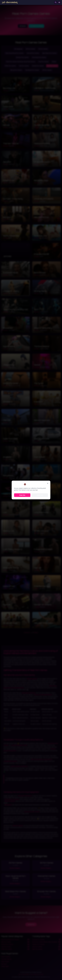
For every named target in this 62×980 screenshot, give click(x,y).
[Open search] (55, 2)
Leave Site (40, 495)
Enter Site (22, 495)
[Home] (9, 2)
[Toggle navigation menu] (59, 2)
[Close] (47, 483)
